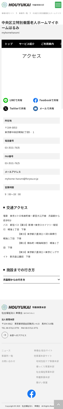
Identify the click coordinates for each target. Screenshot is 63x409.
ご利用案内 (47, 44)
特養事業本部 (43, 377)
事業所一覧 (23, 13)
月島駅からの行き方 (14, 279)
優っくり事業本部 (45, 366)
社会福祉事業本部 (45, 371)
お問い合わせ (8, 361)
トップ (9, 44)
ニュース (6, 350)
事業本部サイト (8, 13)
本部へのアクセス (18, 335)
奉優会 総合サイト (43, 350)
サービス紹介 (27, 44)
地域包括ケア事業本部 (47, 361)
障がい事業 (41, 382)
